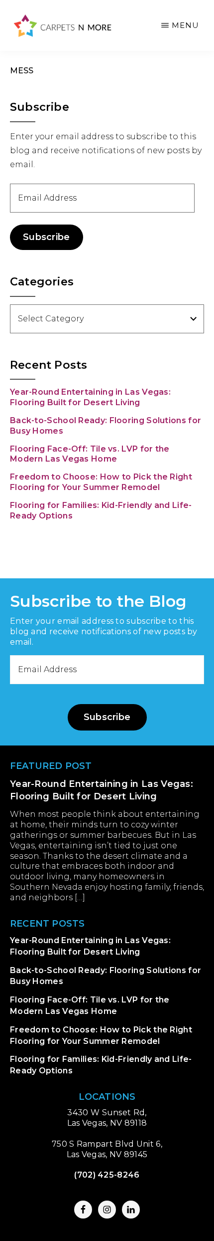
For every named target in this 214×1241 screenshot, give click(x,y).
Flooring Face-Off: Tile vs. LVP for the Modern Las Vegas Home (90, 454)
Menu (185, 25)
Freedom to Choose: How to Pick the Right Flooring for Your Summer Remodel (101, 482)
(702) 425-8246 (106, 1175)
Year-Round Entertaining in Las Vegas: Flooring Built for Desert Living (90, 397)
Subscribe (46, 237)
